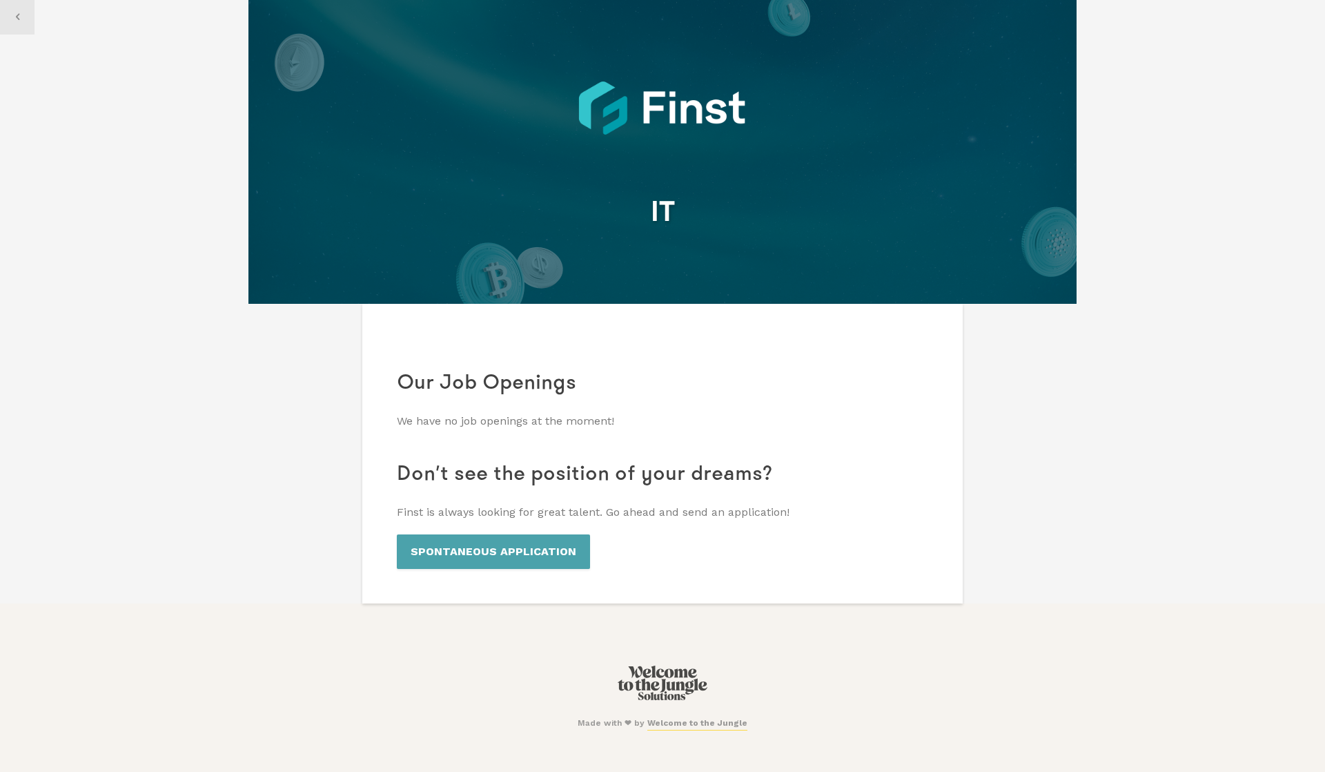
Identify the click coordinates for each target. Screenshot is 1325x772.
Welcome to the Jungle (697, 723)
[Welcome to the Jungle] (662, 697)
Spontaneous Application (493, 551)
